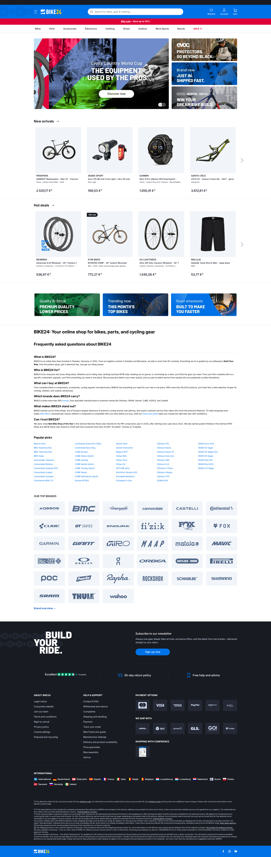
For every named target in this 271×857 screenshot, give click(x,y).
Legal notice (40, 701)
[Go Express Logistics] (213, 728)
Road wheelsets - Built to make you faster (204, 303)
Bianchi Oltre (40, 443)
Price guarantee (91, 747)
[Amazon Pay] (213, 705)
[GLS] (195, 728)
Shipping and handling (95, 716)
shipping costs (85, 802)
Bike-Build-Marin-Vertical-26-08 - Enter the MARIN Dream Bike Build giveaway (204, 97)
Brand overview (43, 608)
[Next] (164, 104)
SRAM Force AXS (206, 443)
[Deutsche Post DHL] (143, 728)
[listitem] (58, 160)
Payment (87, 721)
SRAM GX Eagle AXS (208, 452)
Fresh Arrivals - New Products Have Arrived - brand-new (204, 73)
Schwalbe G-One (124, 480)
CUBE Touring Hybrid (84, 468)
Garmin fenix (122, 443)
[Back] (160, 104)
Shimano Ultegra (164, 472)
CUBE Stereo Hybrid (84, 456)
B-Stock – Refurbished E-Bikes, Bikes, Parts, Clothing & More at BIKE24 (67, 303)
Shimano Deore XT (165, 452)
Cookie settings (42, 731)
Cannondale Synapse (43, 476)
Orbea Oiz (120, 464)
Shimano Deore (164, 448)
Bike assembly (90, 752)
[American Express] (178, 705)
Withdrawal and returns (95, 706)
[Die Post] (178, 728)
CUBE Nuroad (81, 452)
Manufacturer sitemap (94, 737)
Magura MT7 (122, 452)
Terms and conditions (45, 716)
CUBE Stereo (81, 472)
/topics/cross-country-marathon (101, 73)
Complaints (89, 711)
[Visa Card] (160, 705)
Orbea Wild (121, 456)
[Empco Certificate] (143, 751)
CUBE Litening (81, 460)
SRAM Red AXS (205, 460)
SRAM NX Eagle (205, 456)
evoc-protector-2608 (204, 49)
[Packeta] (230, 728)
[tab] (97, 104)
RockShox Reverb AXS (126, 472)
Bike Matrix (45, 413)
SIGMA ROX (162, 480)
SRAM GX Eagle (205, 448)
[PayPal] (195, 705)
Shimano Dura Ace (165, 456)
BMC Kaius (39, 456)
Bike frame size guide (94, 731)
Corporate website (43, 706)
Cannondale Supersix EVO (46, 468)
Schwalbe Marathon (125, 476)
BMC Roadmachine (43, 448)
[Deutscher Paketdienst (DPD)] (160, 728)
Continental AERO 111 (43, 480)
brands (65, 400)
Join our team (41, 711)
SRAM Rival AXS (205, 464)
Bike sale (126, 21)
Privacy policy (41, 726)
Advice (87, 757)
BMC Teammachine (43, 452)
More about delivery (228, 823)
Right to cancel (41, 721)
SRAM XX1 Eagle (206, 468)
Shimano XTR (163, 476)
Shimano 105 (163, 443)
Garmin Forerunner (124, 448)
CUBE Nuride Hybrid (84, 464)
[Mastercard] (143, 705)
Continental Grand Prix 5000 (88, 443)
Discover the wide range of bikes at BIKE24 (135, 303)
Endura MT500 (82, 480)
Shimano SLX (163, 464)
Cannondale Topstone (44, 460)
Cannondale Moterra (43, 464)
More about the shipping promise (219, 827)
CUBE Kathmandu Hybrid (86, 476)
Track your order (92, 726)
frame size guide (150, 413)
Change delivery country (87, 812)
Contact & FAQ (90, 701)
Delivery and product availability (100, 742)
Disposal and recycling (46, 737)
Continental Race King (85, 448)
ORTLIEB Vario (122, 468)
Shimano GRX (163, 460)
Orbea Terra (121, 460)
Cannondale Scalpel (43, 472)
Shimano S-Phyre (165, 468)
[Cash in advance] (230, 705)
